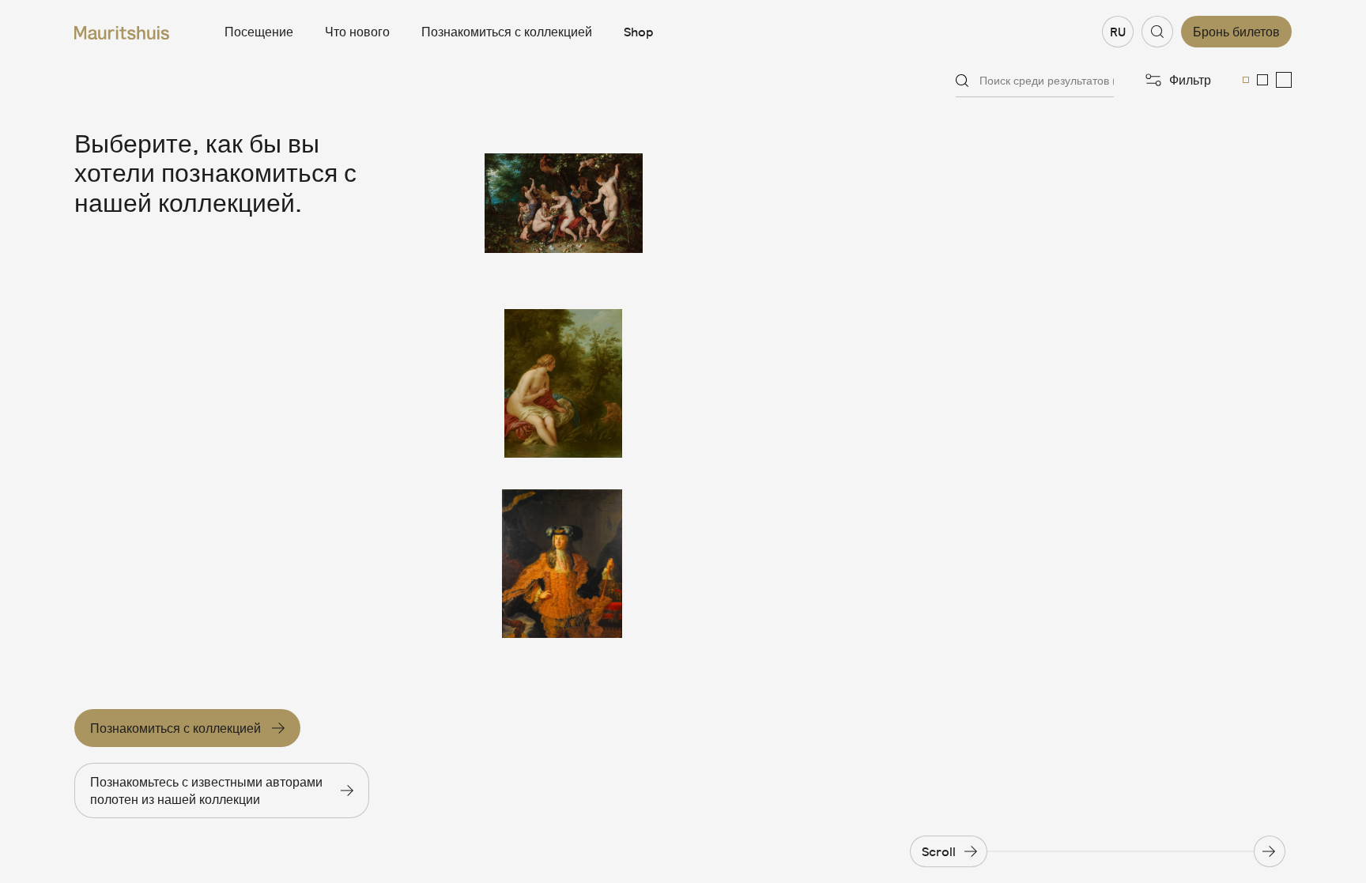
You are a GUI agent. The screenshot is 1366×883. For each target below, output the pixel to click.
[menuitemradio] (1246, 80)
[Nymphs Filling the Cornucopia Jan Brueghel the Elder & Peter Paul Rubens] (564, 203)
